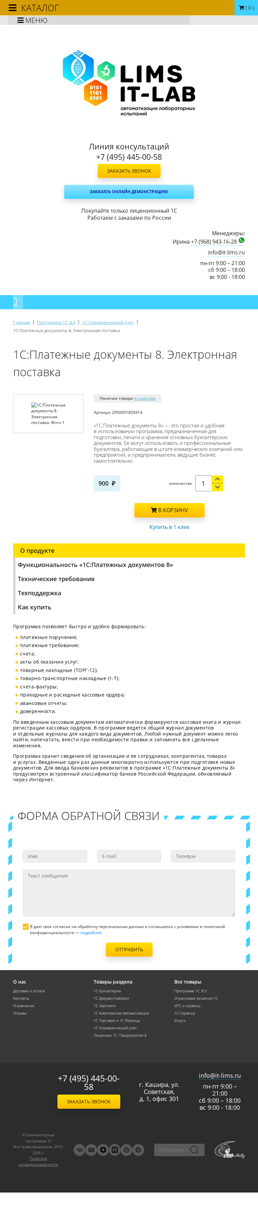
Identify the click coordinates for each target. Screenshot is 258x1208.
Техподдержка (39, 593)
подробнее (91, 932)
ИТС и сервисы (187, 1005)
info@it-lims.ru (226, 252)
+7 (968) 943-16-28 (214, 241)
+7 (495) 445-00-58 (89, 1082)
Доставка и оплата (29, 991)
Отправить (129, 949)
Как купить (34, 607)
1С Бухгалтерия (107, 991)
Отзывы (20, 1013)
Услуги (180, 1020)
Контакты (21, 998)
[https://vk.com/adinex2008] (79, 1150)
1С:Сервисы (184, 1013)
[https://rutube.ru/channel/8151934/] (115, 1150)
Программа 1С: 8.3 (190, 991)
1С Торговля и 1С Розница (117, 1020)
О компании (23, 1005)
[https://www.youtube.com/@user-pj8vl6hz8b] (91, 1150)
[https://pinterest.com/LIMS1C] (126, 1150)
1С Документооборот (111, 998)
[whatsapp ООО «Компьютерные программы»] (241, 241)
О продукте (37, 550)
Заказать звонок (129, 171)
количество (180, 483)
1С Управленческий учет (115, 1028)
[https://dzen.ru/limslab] (103, 1150)
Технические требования (56, 579)
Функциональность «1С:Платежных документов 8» (95, 565)
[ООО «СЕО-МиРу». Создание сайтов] (230, 1150)
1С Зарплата (105, 1005)
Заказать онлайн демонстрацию (129, 191)
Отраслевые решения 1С (196, 998)
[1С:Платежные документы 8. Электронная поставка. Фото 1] (48, 414)
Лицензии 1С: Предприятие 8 (120, 1035)
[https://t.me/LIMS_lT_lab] (138, 1150)
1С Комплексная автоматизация (121, 1013)
